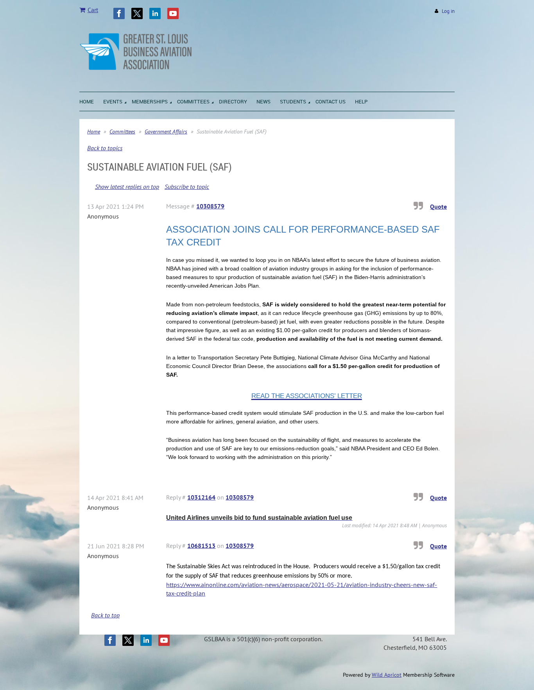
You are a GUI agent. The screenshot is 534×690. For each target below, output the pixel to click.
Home (93, 131)
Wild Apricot (386, 674)
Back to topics (104, 148)
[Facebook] (119, 13)
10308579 (210, 206)
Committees (122, 131)
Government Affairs (166, 131)
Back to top (105, 615)
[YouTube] (173, 13)
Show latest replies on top (127, 186)
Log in (448, 11)
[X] (137, 13)
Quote (438, 206)
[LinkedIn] (155, 13)
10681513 (201, 546)
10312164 (201, 497)
